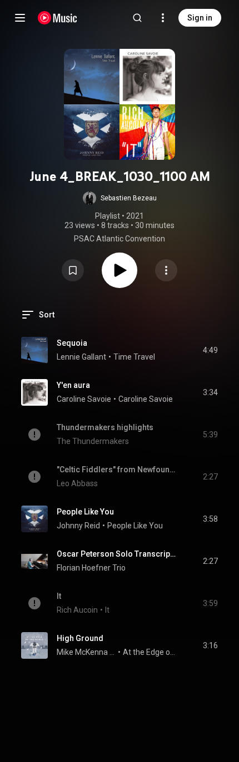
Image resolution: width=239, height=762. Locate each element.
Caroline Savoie (84, 399)
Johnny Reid (78, 525)
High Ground (80, 638)
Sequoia (72, 343)
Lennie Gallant (81, 356)
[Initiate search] (137, 18)
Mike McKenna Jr (86, 652)
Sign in (199, 17)
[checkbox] (210, 350)
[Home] (57, 17)
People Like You (85, 511)
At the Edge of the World (150, 652)
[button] (120, 198)
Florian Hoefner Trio (91, 567)
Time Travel (134, 356)
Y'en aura (73, 385)
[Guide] (20, 17)
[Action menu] (166, 270)
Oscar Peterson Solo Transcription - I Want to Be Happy (117, 553)
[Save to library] (72, 270)
